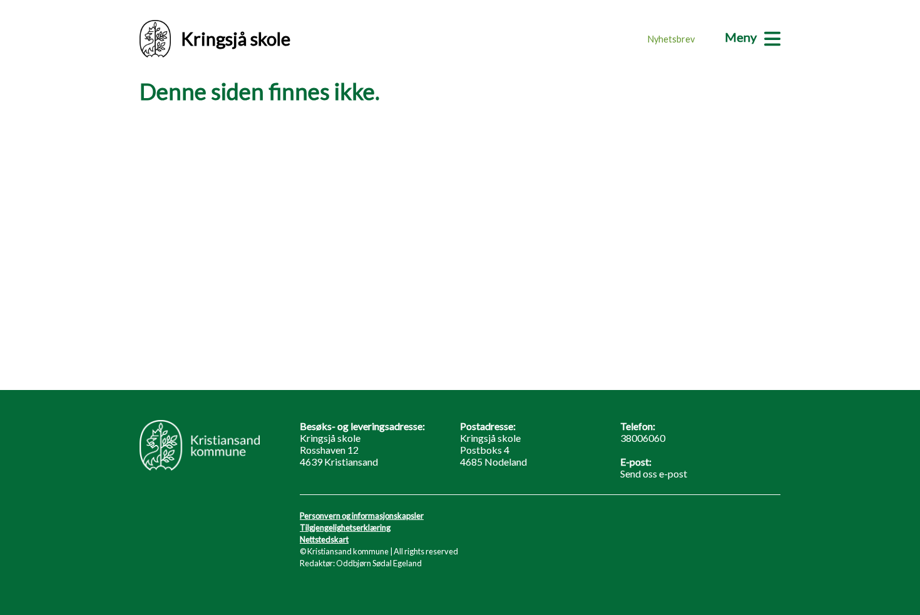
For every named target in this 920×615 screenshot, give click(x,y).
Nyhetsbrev (671, 39)
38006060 (642, 438)
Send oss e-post (653, 473)
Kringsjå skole (235, 38)
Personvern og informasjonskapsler (362, 516)
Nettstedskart (324, 539)
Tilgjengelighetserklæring (345, 527)
